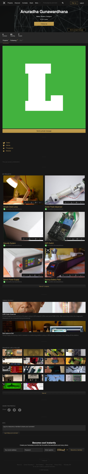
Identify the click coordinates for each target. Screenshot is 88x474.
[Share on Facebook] (19, 409)
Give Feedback (40, 464)
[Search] (62, 3)
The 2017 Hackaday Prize (4, 359)
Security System (9, 243)
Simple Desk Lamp (10, 206)
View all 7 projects (44, 286)
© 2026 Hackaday (44, 470)
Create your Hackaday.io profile (29, 445)
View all (44, 393)
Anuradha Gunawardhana (14, 209)
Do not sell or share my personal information (44, 466)
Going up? (44, 460)
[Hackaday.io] (4, 3)
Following (14, 40)
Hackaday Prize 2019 (25, 367)
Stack (31, 3)
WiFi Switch (49, 243)
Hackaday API (67, 464)
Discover (17, 3)
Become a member (76, 450)
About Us (19, 464)
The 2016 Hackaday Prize (4, 367)
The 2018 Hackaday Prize (46, 350)
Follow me (44, 24)
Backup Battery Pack (53, 279)
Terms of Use (49, 464)
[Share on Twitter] (14, 409)
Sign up (74, 3)
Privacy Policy (58, 464)
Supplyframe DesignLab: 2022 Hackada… (48, 250)
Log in (82, 3)
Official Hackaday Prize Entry (67, 350)
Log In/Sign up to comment (11, 433)
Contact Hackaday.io (29, 464)
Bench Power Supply (11, 279)
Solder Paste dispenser (53, 206)
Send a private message (76, 30)
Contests (25, 3)
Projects (10, 3)
